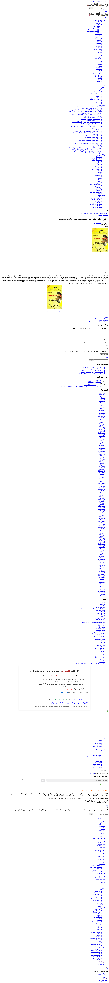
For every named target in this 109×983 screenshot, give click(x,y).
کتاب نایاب (99, 25)
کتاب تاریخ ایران (98, 163)
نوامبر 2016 (102, 541)
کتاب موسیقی (98, 50)
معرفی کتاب (98, 743)
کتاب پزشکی (101, 660)
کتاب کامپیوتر (98, 175)
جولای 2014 (102, 577)
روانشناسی (99, 40)
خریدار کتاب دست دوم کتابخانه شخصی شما (90, 140)
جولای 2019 (102, 501)
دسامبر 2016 (101, 539)
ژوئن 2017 (102, 530)
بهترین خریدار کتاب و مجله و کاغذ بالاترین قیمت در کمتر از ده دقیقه (84, 111)
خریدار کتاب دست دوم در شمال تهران (92, 113)
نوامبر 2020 (102, 484)
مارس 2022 (102, 460)
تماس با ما (99, 761)
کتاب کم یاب (98, 63)
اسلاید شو (102, 604)
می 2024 (103, 420)
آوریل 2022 (102, 458)
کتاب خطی (99, 41)
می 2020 (103, 493)
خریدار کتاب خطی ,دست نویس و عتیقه (91, 119)
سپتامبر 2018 (101, 509)
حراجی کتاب (98, 81)
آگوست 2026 (101, 393)
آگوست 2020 (101, 489)
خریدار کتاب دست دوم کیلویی (94, 120)
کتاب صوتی (99, 182)
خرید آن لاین (99, 97)
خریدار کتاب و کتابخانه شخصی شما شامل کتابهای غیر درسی (86, 109)
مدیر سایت (102, 380)
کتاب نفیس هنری (94, 32)
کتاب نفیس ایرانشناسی (93, 29)
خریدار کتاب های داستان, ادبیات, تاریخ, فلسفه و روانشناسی (86, 149)
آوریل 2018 (102, 515)
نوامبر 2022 (102, 448)
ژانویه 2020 (102, 498)
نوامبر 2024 (102, 413)
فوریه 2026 (102, 401)
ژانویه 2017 (102, 538)
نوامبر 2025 (102, 405)
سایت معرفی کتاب (100, 619)
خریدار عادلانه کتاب (97, 146)
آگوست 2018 (101, 510)
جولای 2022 (102, 454)
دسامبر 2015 (101, 557)
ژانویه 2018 (102, 519)
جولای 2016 (102, 547)
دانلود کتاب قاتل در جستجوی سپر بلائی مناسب (54, 311)
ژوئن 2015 (102, 562)
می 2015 (103, 563)
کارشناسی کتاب (97, 91)
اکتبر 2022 (102, 449)
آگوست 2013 (101, 592)
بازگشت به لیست (103, 320)
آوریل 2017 (102, 533)
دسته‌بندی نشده (101, 613)
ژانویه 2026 (102, 402)
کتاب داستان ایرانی (97, 160)
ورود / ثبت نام (101, 964)
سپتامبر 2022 (101, 451)
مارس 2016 (102, 553)
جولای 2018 (102, 512)
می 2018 (103, 513)
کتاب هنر (99, 47)
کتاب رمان (99, 23)
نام (107, 342)
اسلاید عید (102, 605)
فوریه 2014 (102, 585)
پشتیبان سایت (97, 223)
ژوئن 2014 (102, 579)
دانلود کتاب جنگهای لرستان (98, 369)
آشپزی (100, 61)
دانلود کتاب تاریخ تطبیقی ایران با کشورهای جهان (92, 370)
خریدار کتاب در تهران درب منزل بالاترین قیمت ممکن (88, 151)
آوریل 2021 (102, 477)
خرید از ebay (99, 102)
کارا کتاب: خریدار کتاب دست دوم (93, 152)
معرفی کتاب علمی (97, 207)
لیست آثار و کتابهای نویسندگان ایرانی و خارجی (93, 622)
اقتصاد (100, 60)
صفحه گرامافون (97, 82)
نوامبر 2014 (102, 571)
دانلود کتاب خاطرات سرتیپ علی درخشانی (94, 367)
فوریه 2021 (102, 480)
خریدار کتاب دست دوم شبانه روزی (93, 117)
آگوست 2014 (101, 576)
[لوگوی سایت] (103, 6)
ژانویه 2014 (102, 586)
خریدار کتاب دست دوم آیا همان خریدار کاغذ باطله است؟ (87, 122)
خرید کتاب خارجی (97, 94)
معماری (100, 52)
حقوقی (100, 70)
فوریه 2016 (102, 554)
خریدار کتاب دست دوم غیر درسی (93, 137)
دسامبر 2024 (101, 411)
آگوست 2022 (101, 452)
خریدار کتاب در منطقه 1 (95, 144)
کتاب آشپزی (99, 176)
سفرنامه (99, 64)
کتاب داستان (98, 157)
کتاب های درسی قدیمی (96, 185)
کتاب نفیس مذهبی (94, 28)
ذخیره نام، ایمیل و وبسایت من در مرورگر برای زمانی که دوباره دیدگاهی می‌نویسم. (84, 351)
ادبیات (100, 66)
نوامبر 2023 (102, 430)
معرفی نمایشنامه (97, 201)
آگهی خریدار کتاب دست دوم (94, 129)
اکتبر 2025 (102, 407)
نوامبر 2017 (102, 522)
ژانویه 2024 (102, 427)
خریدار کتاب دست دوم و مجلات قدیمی (92, 138)
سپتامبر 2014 (101, 574)
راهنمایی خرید (101, 759)
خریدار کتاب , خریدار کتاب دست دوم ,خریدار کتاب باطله (87, 132)
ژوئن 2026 (102, 396)
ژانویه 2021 (102, 481)
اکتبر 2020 (102, 486)
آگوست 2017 (101, 527)
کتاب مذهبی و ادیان (97, 169)
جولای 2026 (102, 395)
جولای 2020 (102, 490)
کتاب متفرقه (98, 34)
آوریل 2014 (102, 582)
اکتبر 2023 (102, 431)
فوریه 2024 (102, 425)
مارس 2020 (102, 495)
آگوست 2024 (101, 416)
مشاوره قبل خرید (97, 767)
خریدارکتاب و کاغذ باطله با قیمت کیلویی (91, 108)
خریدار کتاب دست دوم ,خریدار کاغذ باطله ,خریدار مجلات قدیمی (85, 126)
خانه (107, 213)
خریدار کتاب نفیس (97, 128)
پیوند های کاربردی (100, 749)
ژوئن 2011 (102, 595)
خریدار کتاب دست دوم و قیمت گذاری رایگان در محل (88, 131)
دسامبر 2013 (101, 588)
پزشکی (100, 173)
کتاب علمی (99, 181)
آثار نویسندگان (98, 744)
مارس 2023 (102, 442)
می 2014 (103, 580)
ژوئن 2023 (102, 437)
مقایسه (103, 962)
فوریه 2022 (102, 461)
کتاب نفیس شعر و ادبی (93, 31)
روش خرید (102, 616)
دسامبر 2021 (101, 465)
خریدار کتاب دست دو (96, 134)
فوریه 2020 (102, 496)
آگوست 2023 (101, 434)
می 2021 (103, 475)
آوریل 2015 (102, 565)
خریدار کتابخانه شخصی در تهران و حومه (91, 123)
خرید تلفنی (99, 96)
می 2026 (103, 398)
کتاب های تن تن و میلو (96, 184)
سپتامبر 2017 (101, 525)
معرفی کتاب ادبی (97, 205)
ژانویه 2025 (102, 410)
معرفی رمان (98, 196)
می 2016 (103, 550)
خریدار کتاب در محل (92, 383)
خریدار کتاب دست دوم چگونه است (93, 125)
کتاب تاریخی (99, 161)
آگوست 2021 (101, 471)
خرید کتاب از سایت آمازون (95, 99)
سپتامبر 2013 (101, 591)
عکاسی (100, 55)
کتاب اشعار (99, 190)
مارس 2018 (102, 516)
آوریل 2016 (102, 551)
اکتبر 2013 (102, 589)
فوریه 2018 (102, 518)
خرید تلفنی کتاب (97, 764)
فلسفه (100, 72)
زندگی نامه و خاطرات (96, 192)
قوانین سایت (98, 762)
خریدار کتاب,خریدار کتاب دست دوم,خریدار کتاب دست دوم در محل (87, 608)
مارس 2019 (102, 503)
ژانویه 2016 (102, 556)
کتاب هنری (99, 170)
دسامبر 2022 (101, 446)
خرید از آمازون (98, 103)
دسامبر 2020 (101, 483)
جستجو (106, 358)
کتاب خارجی (98, 67)
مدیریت (100, 53)
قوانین (100, 90)
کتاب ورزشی (98, 46)
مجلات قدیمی (98, 35)
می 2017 (103, 531)
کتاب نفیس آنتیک (97, 26)
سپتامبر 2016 (101, 544)
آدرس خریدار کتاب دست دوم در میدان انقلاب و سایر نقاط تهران (85, 147)
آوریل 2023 (102, 440)
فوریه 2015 (102, 566)
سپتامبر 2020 (101, 487)
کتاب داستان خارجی (96, 158)
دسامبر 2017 (101, 521)
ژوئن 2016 (102, 548)
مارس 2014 (102, 583)
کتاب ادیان (99, 44)
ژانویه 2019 (102, 504)
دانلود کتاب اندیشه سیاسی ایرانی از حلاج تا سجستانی (91, 373)
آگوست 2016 (101, 545)
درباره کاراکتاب (98, 753)
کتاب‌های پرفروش (97, 76)
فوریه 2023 (102, 443)
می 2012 (103, 594)
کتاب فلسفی (98, 187)
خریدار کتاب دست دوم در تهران (93, 135)
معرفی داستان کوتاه (96, 198)
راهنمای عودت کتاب (96, 755)
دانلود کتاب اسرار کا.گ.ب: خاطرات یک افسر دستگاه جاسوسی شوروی (79, 386)
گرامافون (99, 78)
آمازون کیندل (98, 75)
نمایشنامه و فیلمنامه (96, 179)
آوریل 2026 (102, 399)
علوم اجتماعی (98, 58)
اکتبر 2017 (102, 524)
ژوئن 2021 (102, 474)
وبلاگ (100, 740)
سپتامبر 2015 (101, 559)
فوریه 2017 (102, 536)
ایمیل (106, 345)
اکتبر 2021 (102, 468)
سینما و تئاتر (99, 43)
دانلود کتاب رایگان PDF (91, 380)
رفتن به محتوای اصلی (94, 1)
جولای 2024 (102, 417)
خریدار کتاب (99, 752)
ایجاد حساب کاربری (103, 974)
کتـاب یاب (99, 750)
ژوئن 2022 (102, 455)
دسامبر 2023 (101, 428)
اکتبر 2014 (102, 573)
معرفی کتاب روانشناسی (98, 633)
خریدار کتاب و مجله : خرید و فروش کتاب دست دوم (88, 143)
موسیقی (100, 178)
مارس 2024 (102, 423)
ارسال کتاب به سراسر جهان (94, 756)
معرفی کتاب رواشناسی (95, 204)
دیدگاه (106, 339)
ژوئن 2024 (102, 419)
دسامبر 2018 (101, 506)
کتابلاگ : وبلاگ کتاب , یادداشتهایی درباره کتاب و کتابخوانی (90, 663)
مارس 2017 (102, 534)
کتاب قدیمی (99, 37)
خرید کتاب (94, 283)
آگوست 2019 (101, 500)
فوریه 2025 (102, 408)
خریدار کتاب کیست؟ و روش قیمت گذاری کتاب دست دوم (87, 114)
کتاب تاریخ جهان (98, 164)
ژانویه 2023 (102, 445)
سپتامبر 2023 (101, 433)
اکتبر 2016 (102, 542)
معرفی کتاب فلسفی (96, 199)
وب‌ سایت (105, 348)
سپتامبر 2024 (101, 414)
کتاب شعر (99, 79)
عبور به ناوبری (104, 1)
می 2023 (103, 439)
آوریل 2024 (102, 422)
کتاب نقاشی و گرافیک (96, 871)
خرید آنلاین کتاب (98, 765)
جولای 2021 (102, 472)
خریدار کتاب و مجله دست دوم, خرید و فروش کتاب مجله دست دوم (84, 106)
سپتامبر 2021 (101, 469)
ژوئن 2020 (102, 492)
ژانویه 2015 (102, 568)
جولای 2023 (102, 436)
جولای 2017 (102, 528)
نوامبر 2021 (102, 466)
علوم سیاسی (98, 56)
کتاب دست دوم (98, 38)
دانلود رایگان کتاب (101, 213)
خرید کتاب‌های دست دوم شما (60, 692)
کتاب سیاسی (98, 193)
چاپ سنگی (99, 69)
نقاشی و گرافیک (97, 49)
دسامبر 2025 (101, 404)
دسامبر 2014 (101, 569)
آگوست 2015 (101, 560)
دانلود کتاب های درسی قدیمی (97, 611)
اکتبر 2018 (102, 507)
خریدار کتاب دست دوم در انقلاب (93, 116)
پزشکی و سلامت (97, 73)
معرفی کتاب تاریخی (96, 202)
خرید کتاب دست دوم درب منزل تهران (92, 141)
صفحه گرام (57, 675)
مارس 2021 (102, 478)
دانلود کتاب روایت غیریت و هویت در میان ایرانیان (92, 372)
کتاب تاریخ (99, 21)
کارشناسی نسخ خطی (96, 93)
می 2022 (103, 457)
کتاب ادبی (99, 167)
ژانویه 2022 (102, 463)
